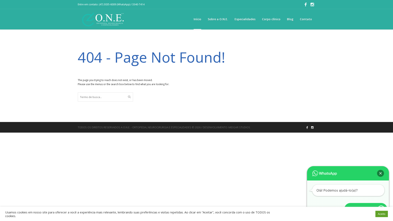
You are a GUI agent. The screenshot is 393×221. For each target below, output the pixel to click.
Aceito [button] (381, 214)
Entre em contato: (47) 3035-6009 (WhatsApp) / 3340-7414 (111, 4)
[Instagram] (312, 4)
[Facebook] (305, 4)
